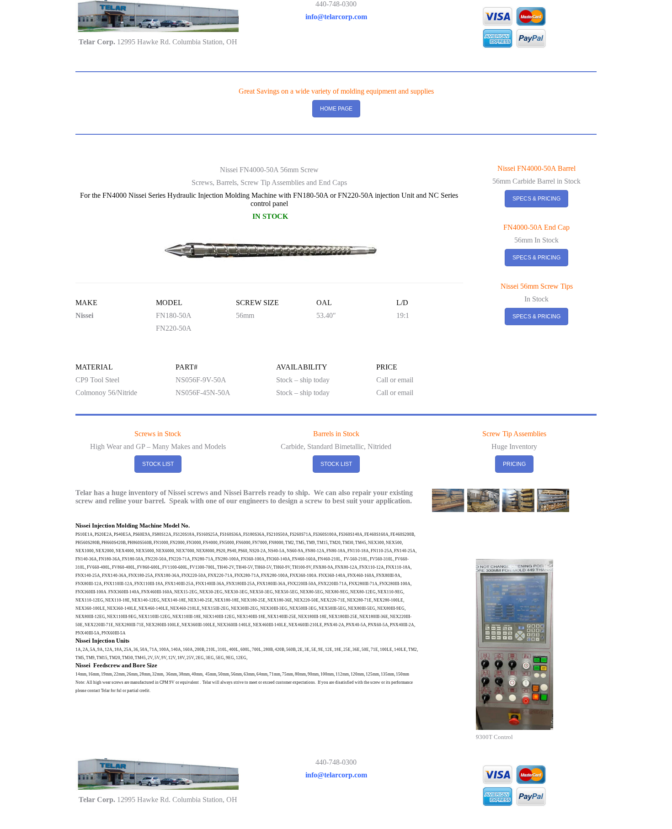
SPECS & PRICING (536, 198)
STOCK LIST (158, 464)
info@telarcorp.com (336, 17)
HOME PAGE (336, 109)
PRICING (514, 464)
